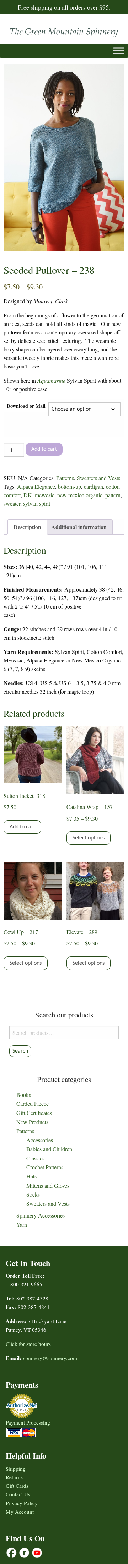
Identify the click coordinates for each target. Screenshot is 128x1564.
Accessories (39, 1140)
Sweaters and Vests (98, 478)
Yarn (21, 1224)
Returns (14, 1477)
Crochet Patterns (44, 1167)
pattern (113, 495)
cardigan (93, 486)
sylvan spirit (36, 503)
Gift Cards (17, 1485)
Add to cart (44, 449)
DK (27, 495)
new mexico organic (79, 495)
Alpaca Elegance (36, 486)
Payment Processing (28, 1422)
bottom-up (69, 486)
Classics (35, 1158)
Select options (89, 838)
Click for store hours (28, 1343)
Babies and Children (49, 1149)
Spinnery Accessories (40, 1215)
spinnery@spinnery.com (50, 1357)
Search (20, 1051)
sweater (12, 503)
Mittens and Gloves (47, 1185)
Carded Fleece (32, 1103)
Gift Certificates (34, 1112)
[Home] (64, 30)
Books (23, 1094)
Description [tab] (27, 527)
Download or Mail (26, 406)
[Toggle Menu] (118, 50)
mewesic (44, 495)
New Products (32, 1122)
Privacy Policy (22, 1503)
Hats (31, 1176)
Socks (33, 1194)
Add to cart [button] (22, 827)
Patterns (65, 478)
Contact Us (18, 1494)
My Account (20, 1511)
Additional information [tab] (79, 527)
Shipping (16, 1468)
